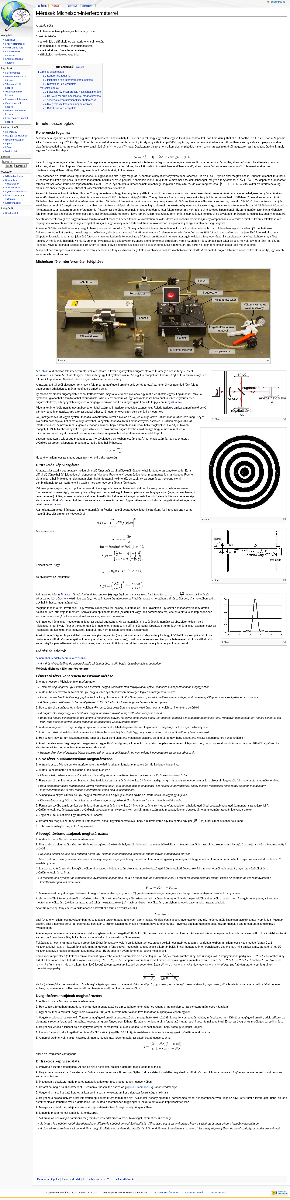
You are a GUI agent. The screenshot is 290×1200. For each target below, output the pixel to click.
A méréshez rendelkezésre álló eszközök (61, 658)
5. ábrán (66, 594)
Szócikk (42, 5)
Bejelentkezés (278, 1)
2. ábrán (43, 371)
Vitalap (55, 5)
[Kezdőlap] (16, 16)
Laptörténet (87, 5)
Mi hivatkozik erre (14, 176)
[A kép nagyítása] (267, 360)
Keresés (5, 157)
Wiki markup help (14, 47)
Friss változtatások (15, 44)
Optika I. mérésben (137, 1087)
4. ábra (55, 504)
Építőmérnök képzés (16, 99)
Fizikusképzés (12, 72)
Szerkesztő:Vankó (124, 1179)
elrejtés (79, 67)
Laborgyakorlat (71, 1179)
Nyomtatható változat (16, 191)
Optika (55, 1179)
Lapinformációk (13, 203)
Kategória (43, 1179)
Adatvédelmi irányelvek (166, 1192)
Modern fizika (12, 151)
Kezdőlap (10, 39)
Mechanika (11, 132)
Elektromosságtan (14, 139)
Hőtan (8, 147)
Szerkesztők (11, 213)
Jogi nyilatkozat (218, 1192)
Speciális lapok (13, 187)
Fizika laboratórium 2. (96, 1179)
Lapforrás (72, 5)
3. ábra (176, 402)
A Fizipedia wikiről (194, 1192)
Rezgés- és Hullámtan (16, 135)
